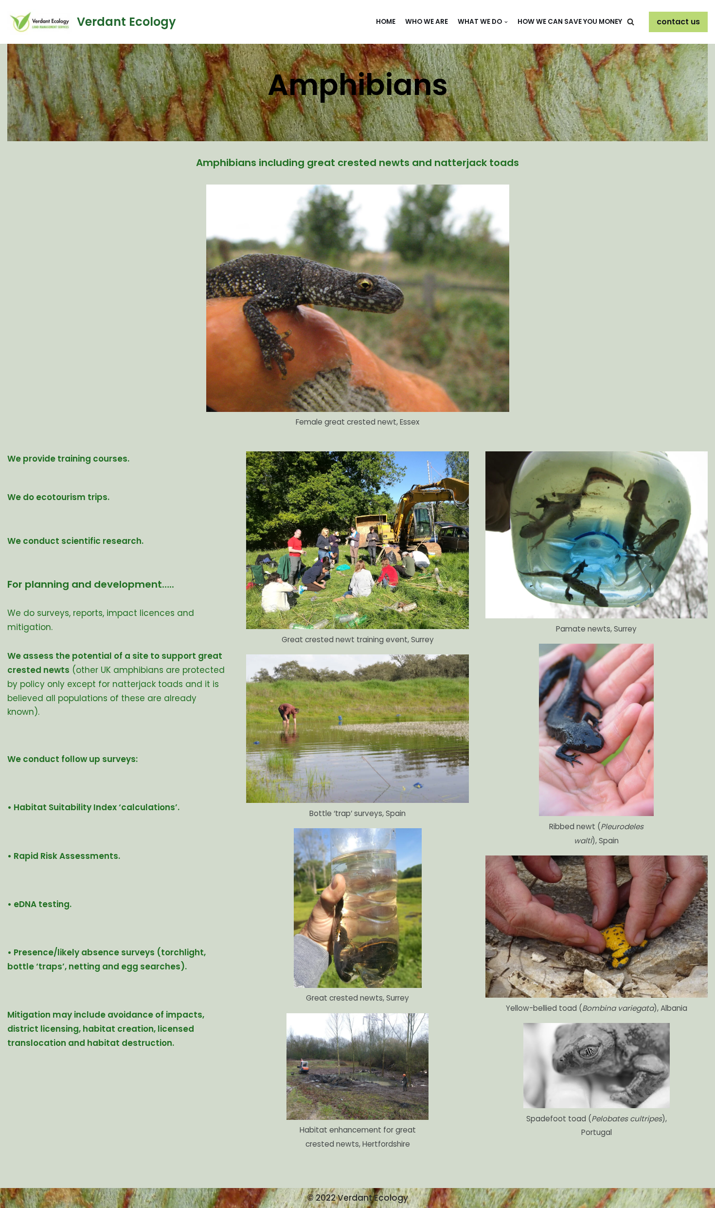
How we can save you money (570, 21)
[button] (630, 21)
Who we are (426, 21)
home (385, 21)
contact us (678, 21)
